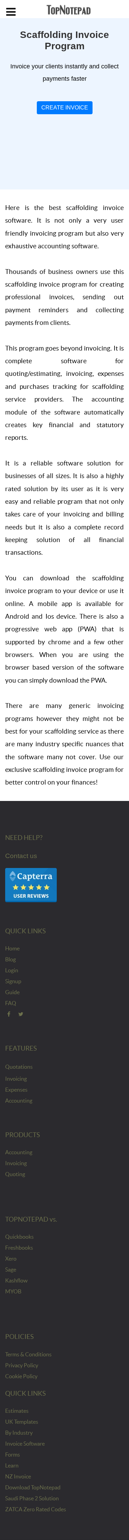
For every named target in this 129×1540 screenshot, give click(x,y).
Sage (10, 1269)
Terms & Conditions (28, 1354)
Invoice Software (25, 1443)
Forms (12, 1454)
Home (12, 948)
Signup (13, 981)
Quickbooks (19, 1237)
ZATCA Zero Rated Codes (35, 1509)
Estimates (17, 1411)
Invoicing (16, 1079)
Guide (12, 992)
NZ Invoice (18, 1476)
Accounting (18, 1100)
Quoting (15, 1174)
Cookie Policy (21, 1376)
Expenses (16, 1090)
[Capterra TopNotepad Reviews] (31, 884)
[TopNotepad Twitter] (21, 1014)
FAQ (10, 1003)
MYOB (13, 1291)
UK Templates (21, 1422)
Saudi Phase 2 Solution (32, 1498)
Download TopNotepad (33, 1487)
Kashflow (16, 1280)
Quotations (19, 1067)
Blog (10, 959)
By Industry (19, 1433)
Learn (12, 1465)
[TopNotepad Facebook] (8, 1014)
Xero (11, 1258)
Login (11, 970)
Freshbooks (19, 1248)
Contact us (21, 855)
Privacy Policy (21, 1365)
